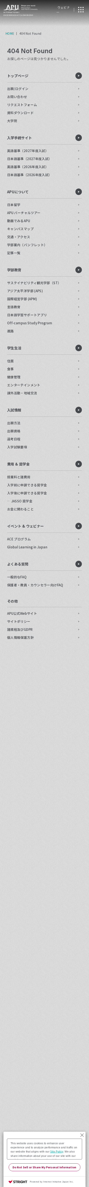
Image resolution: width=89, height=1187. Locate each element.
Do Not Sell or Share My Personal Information (44, 1167)
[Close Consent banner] (82, 1135)
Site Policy (56, 1151)
